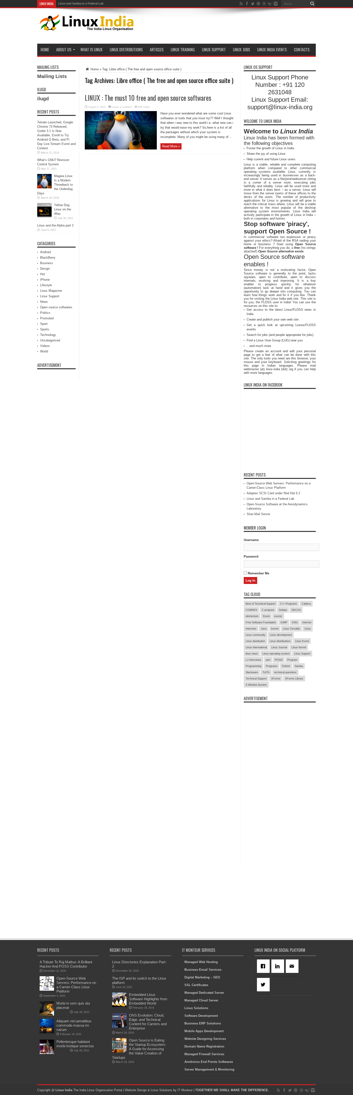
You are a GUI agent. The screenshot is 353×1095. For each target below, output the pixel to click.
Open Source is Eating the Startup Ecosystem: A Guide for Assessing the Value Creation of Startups (139, 1048)
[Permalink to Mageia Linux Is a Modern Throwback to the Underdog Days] (44, 187)
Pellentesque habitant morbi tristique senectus (75, 1044)
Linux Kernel (299, 647)
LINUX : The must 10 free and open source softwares (148, 98)
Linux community (255, 634)
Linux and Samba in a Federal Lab (80, 3)
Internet (306, 622)
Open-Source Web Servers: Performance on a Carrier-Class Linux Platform (76, 984)
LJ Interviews (253, 659)
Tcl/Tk (266, 672)
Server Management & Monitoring (209, 1069)
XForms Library (294, 678)
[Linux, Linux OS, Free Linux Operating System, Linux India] (85, 27)
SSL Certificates (196, 985)
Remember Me (258, 573)
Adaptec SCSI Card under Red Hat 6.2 (273, 493)
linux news (252, 653)
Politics (45, 313)
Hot (42, 274)
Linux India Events (272, 50)
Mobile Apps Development (204, 1031)
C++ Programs (288, 603)
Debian (283, 609)
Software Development (201, 1016)
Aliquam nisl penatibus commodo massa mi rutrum (73, 1025)
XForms (275, 678)
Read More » (171, 146)
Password (251, 556)
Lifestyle (46, 285)
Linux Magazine (51, 290)
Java (264, 628)
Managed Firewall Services (204, 1054)
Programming (253, 666)
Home (45, 50)
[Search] (312, 3)
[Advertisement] (228, 27)
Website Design (136, 1090)
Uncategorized (50, 340)
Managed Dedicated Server (204, 992)
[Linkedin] (278, 966)
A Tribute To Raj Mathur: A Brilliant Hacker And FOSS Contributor (66, 964)
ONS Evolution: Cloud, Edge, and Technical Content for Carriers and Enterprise (148, 1021)
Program (292, 659)
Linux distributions (280, 641)
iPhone (45, 279)
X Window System (256, 684)
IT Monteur (185, 1090)
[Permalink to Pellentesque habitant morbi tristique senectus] (47, 1053)
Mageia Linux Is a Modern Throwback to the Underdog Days (55, 184)
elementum (252, 616)
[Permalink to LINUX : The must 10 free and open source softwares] (121, 148)
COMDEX (251, 609)
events (278, 616)
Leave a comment (122, 107)
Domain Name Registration (204, 1046)
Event (266, 616)
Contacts (302, 50)
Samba (299, 666)
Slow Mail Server (258, 514)
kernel (274, 628)
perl (268, 659)
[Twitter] (264, 985)
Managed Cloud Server (201, 1000)
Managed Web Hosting (201, 962)
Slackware (252, 672)
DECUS (296, 609)
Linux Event (302, 641)
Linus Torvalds (291, 628)
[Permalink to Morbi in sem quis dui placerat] (47, 1014)
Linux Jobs (241, 50)
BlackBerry (47, 257)
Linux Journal (279, 647)
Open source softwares (56, 307)
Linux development (281, 634)
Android (45, 252)
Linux (307, 628)
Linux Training (183, 50)
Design (45, 268)
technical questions (285, 672)
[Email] (293, 966)
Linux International (256, 647)
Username (251, 540)
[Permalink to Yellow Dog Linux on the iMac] (44, 216)
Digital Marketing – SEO (202, 977)
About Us (63, 50)
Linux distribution (255, 641)
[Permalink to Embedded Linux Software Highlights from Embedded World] (119, 1006)
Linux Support (214, 50)
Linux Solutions (196, 1008)
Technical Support (256, 678)
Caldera (306, 603)
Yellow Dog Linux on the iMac (62, 209)
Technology (48, 335)
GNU (295, 622)
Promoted (47, 318)
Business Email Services (202, 969)
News (44, 302)
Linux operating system (276, 653)
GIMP (283, 622)
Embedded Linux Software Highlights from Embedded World (148, 999)
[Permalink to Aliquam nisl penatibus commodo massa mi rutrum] (47, 1032)
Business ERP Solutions (202, 1023)
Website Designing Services (205, 1039)
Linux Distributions (126, 50)
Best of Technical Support (260, 603)
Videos (45, 346)
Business (46, 263)
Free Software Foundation (261, 622)
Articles (157, 50)
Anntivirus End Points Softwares (208, 1062)
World (44, 351)
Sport (44, 324)
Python (286, 666)
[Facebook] (264, 966)
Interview (251, 628)
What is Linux (91, 50)
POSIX (279, 659)
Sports (44, 329)
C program (268, 609)
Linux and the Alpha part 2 (55, 225)
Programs (271, 666)
